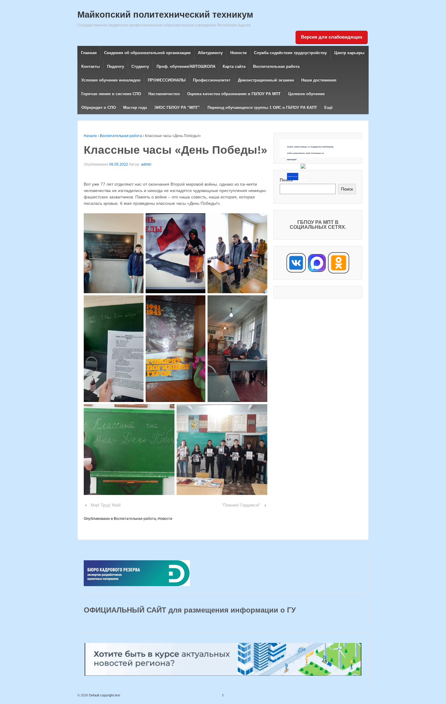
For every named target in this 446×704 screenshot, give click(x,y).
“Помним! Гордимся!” (241, 505)
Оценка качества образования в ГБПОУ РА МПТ (234, 93)
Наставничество (164, 93)
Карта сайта (234, 66)
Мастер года (135, 107)
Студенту (140, 66)
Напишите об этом (292, 176)
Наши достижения (318, 80)
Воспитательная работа (276, 66)
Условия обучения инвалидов (110, 80)
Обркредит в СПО (98, 107)
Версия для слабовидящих (331, 36)
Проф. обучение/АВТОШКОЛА (186, 66)
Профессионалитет (211, 80)
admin (146, 164)
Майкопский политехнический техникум (165, 14)
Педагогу (115, 66)
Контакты (90, 66)
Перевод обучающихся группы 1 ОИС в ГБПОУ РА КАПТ (262, 107)
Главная (89, 52)
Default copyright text (104, 695)
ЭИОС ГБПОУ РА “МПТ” (177, 107)
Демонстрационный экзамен (266, 80)
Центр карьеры (349, 52)
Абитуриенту (210, 52)
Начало (90, 136)
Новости (238, 52)
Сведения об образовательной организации (147, 52)
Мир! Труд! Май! (106, 505)
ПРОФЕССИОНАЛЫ (167, 80)
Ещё (328, 107)
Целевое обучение (306, 93)
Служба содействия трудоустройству (290, 52)
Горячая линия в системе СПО (111, 93)
